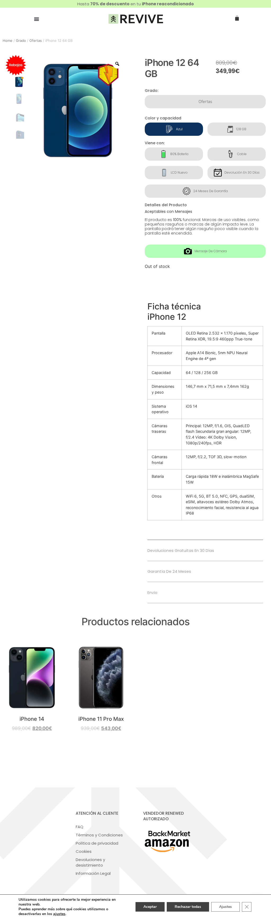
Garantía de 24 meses (169, 571)
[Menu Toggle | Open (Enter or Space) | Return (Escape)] (36, 19)
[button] (205, 550)
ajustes (59, 914)
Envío (152, 592)
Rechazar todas (188, 906)
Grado (21, 40)
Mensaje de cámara (211, 251)
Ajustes (225, 906)
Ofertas (35, 40)
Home (7, 40)
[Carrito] (237, 18)
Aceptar (150, 906)
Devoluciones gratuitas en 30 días (180, 550)
